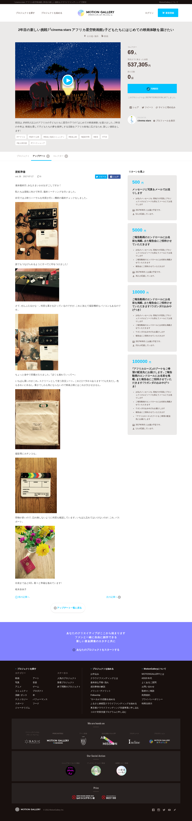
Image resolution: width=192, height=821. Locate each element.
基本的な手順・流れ (100, 682)
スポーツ (19, 703)
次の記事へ (112, 596)
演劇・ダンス (21, 695)
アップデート (41, 155)
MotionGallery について (168, 2)
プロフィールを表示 (165, 120)
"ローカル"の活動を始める (103, 699)
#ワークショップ (38, 143)
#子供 (104, 136)
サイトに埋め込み (167, 107)
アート (36, 678)
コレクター (60, 155)
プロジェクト (23, 155)
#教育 (95, 136)
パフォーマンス (40, 699)
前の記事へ (24, 596)
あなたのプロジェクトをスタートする (97, 649)
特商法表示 (147, 703)
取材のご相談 (148, 690)
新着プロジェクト (65, 682)
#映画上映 (73, 136)
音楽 (35, 682)
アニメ (18, 686)
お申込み (95, 673)
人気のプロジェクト (66, 678)
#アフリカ (21, 136)
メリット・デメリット (101, 690)
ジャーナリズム (22, 707)
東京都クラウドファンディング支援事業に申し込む (113, 707)
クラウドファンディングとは (104, 678)
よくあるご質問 (149, 682)
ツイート (149, 107)
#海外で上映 (34, 136)
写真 (17, 682)
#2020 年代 (147, 678)
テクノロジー (21, 699)
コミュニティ (21, 690)
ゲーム (36, 686)
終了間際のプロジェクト (67, 686)
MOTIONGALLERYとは (153, 673)
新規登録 (170, 12)
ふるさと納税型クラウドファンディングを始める (113, 703)
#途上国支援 (22, 143)
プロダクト (38, 690)
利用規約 (146, 695)
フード (36, 703)
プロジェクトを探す (25, 12)
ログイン (149, 12)
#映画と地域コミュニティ (54, 136)
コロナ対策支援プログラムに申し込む (108, 711)
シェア (136, 107)
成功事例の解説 (98, 686)
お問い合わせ (148, 686)
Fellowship (95, 695)
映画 (106, 36)
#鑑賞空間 (85, 136)
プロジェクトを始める (51, 12)
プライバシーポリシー (152, 699)
